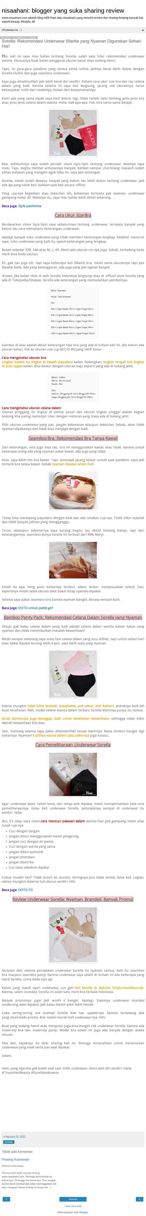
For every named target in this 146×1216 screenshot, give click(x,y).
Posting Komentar (15, 1159)
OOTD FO (25, 890)
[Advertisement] (73, 1103)
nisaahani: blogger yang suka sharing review (63, 10)
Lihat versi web (73, 1206)
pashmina (29, 206)
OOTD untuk (35, 608)
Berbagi (9, 1142)
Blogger (83, 1212)
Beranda (73, 1199)
